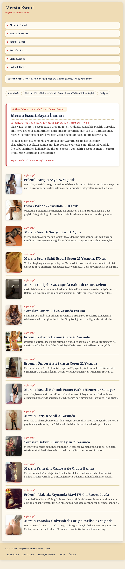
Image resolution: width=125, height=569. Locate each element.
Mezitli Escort (17, 41)
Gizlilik (62, 555)
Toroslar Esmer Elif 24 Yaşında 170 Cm (54, 311)
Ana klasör (13, 93)
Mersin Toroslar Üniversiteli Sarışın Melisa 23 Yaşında (68, 521)
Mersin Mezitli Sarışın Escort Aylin (52, 232)
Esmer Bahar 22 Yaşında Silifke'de (51, 206)
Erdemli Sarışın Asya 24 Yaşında (50, 180)
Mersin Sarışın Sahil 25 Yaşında (49, 416)
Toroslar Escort (18, 50)
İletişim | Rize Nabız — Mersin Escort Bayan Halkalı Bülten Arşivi (59, 93)
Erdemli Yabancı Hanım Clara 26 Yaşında (57, 337)
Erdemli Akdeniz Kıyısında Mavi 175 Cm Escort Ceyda (66, 495)
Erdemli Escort (18, 67)
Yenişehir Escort (19, 33)
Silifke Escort (17, 58)
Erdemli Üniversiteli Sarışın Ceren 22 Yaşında (60, 363)
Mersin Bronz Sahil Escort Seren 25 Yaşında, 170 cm (65, 258)
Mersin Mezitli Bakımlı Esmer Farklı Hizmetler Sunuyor (69, 390)
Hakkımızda (13, 555)
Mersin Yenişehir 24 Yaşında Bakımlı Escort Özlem (65, 285)
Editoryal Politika (46, 555)
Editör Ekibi (28, 555)
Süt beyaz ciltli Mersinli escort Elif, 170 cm (66, 123)
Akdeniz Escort (18, 25)
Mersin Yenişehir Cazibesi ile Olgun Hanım (59, 468)
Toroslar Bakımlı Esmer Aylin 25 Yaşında (57, 442)
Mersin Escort (19, 7)
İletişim (104, 93)
